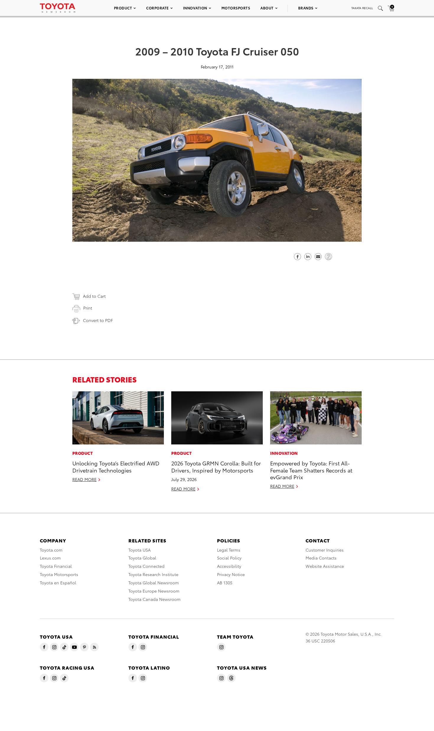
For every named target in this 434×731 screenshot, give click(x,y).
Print (87, 308)
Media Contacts (321, 558)
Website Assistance (325, 566)
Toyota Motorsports (59, 574)
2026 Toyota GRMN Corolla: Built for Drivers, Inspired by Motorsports (216, 466)
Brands (306, 7)
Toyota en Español (58, 583)
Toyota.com (51, 550)
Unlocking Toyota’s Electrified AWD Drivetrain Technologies (115, 466)
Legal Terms (228, 550)
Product (123, 7)
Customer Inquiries (325, 550)
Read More (84, 479)
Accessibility (229, 566)
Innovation (195, 7)
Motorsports (235, 7)
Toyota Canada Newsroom (154, 599)
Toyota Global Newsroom (153, 583)
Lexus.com (50, 558)
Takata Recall (362, 8)
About (267, 7)
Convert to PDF (98, 320)
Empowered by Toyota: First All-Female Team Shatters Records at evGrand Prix (311, 469)
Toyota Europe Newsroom (154, 591)
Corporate (157, 7)
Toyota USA (139, 550)
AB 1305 (224, 583)
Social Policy (229, 558)
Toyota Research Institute (153, 574)
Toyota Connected (146, 566)
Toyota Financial (56, 566)
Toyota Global (142, 558)
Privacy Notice (231, 574)
